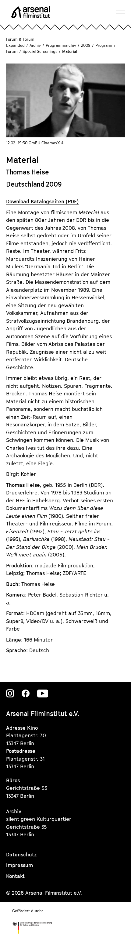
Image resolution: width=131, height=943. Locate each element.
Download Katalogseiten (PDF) (42, 201)
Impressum (19, 865)
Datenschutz (21, 855)
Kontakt (15, 876)
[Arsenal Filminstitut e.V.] (30, 12)
